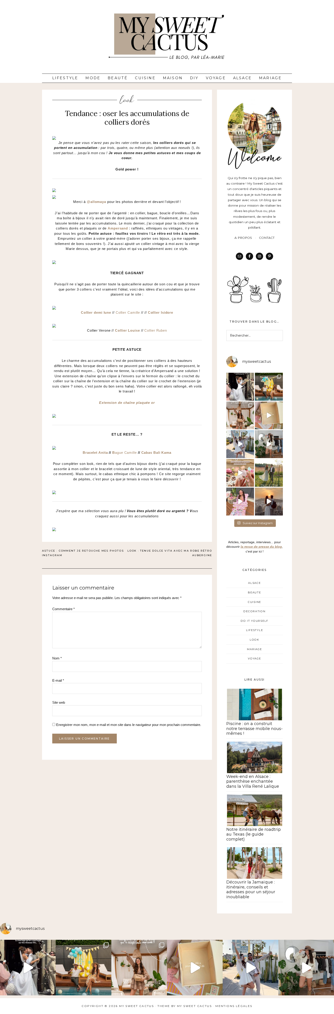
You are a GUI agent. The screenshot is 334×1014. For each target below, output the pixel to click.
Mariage (270, 78)
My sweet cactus (195, 1006)
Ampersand (118, 228)
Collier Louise (127, 330)
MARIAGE (254, 649)
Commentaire (63, 609)
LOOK (127, 100)
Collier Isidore (160, 312)
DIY (194, 78)
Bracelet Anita (95, 452)
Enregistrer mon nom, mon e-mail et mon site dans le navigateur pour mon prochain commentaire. (128, 725)
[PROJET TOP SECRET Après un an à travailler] (240, 415)
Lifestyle (65, 78)
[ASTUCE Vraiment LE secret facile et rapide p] (240, 473)
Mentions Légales (233, 1006)
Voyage (216, 78)
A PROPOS (243, 237)
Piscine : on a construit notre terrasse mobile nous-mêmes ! (254, 728)
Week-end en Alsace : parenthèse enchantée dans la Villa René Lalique (252, 781)
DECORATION (254, 611)
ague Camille (126, 452)
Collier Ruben (155, 330)
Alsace (242, 78)
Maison (173, 78)
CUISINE (254, 602)
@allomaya (96, 202)
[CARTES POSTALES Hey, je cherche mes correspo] (240, 502)
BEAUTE (254, 592)
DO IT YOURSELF (254, 620)
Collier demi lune (96, 312)
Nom (57, 658)
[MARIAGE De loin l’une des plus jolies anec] (269, 473)
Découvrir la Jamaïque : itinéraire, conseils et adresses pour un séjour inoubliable (250, 889)
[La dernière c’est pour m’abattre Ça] (240, 444)
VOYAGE (254, 658)
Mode (92, 78)
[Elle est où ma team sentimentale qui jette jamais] (269, 415)
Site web (58, 702)
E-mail (58, 680)
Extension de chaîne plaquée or (127, 403)
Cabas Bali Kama (156, 452)
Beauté (118, 78)
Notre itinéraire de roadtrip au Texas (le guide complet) (253, 834)
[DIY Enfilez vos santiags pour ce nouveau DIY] (269, 444)
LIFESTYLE (254, 630)
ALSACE (254, 583)
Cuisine (145, 78)
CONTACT (266, 237)
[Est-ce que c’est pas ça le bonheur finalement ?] (240, 387)
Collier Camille (128, 312)
